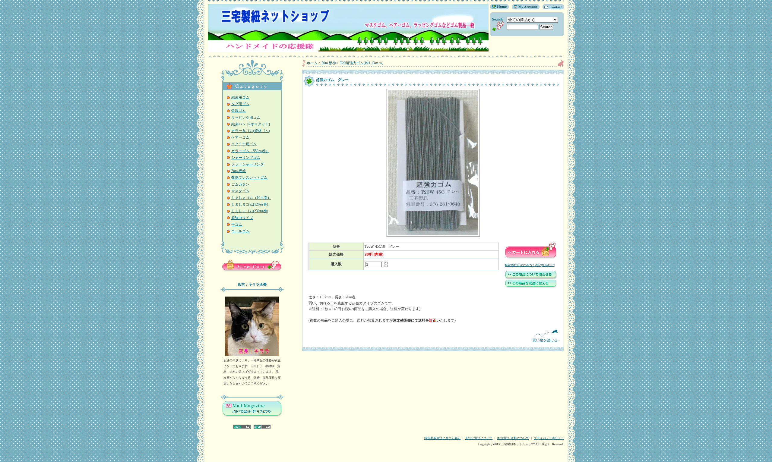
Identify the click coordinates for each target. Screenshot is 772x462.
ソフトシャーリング (247, 164)
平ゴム (236, 224)
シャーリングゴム (245, 158)
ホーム (312, 63)
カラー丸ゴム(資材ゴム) (250, 131)
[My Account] (524, 8)
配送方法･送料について (513, 438)
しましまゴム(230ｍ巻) (249, 211)
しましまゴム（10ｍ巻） (251, 198)
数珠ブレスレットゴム (249, 177)
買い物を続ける (545, 340)
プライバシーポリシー (549, 438)
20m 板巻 (238, 171)
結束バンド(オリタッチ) (250, 124)
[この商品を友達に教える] (531, 287)
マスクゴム (240, 191)
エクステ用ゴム (244, 144)
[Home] (499, 8)
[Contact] (551, 8)
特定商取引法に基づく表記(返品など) (530, 265)
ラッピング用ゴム (245, 117)
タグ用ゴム (240, 104)
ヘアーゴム (240, 137)
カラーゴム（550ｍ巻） (250, 151)
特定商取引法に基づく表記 (442, 438)
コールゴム (240, 231)
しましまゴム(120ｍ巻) (249, 204)
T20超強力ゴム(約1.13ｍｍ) (361, 63)
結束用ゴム (240, 97)
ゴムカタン (240, 184)
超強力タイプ (242, 218)
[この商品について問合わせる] (531, 278)
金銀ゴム (238, 110)
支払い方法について (478, 438)
